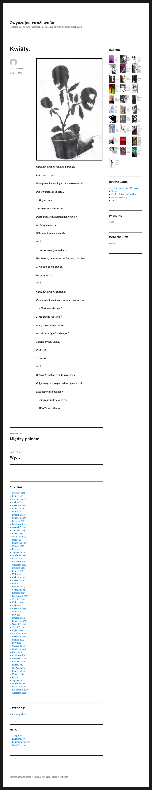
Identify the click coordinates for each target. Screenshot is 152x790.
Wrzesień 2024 (19, 565)
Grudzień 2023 (19, 590)
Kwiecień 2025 (19, 543)
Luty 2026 (17, 512)
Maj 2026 (16, 502)
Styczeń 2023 (18, 618)
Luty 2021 (16, 677)
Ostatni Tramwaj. (119, 197)
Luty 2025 (17, 549)
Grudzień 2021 (19, 649)
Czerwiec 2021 (19, 668)
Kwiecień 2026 (19, 505)
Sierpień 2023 (18, 599)
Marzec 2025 (18, 546)
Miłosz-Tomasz (16, 68)
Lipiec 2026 (17, 496)
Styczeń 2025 (18, 552)
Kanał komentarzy (21, 742)
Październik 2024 (20, 561)
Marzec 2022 (18, 640)
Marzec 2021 (18, 674)
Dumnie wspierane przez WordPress (51, 777)
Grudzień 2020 (19, 683)
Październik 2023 (20, 596)
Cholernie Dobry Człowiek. (123, 194)
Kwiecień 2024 (19, 577)
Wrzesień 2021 (19, 658)
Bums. (114, 191)
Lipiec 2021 (17, 665)
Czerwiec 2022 (19, 633)
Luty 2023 (16, 615)
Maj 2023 (16, 605)
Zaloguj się (17, 736)
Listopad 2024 (19, 558)
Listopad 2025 (19, 521)
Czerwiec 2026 (19, 499)
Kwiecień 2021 (19, 671)
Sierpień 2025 (18, 530)
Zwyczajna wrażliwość (32, 22)
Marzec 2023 (18, 611)
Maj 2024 (16, 574)
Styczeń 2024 (18, 586)
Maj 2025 (16, 540)
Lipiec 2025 (17, 533)
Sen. (113, 200)
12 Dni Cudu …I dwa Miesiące (124, 188)
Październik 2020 (20, 690)
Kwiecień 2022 (19, 636)
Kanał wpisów (18, 739)
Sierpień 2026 (18, 493)
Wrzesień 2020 (19, 693)
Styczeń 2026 (18, 515)
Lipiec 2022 (17, 630)
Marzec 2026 (18, 508)
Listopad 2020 (19, 686)
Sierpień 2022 (18, 627)
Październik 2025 (20, 524)
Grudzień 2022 (19, 621)
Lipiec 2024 (17, 571)
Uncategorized (19, 714)
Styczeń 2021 (18, 680)
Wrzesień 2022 (19, 624)
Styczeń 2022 (18, 646)
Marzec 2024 (18, 580)
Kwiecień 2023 (19, 608)
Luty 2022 (17, 643)
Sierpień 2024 (18, 568)
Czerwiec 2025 (19, 536)
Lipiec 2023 (17, 602)
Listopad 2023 (18, 593)
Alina (111, 222)
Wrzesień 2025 (19, 527)
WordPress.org (19, 745)
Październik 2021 (20, 655)
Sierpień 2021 (18, 661)
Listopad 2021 (18, 652)
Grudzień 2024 (19, 555)
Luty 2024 (17, 583)
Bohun (112, 243)
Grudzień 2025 (19, 518)
